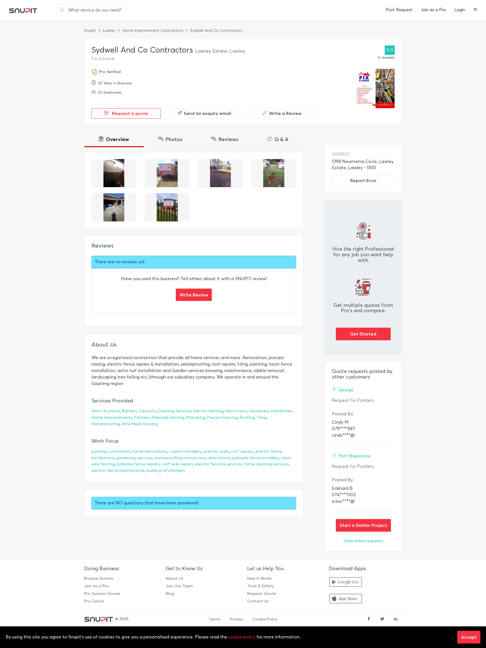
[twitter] (382, 619)
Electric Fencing (208, 411)
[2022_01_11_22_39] (167, 173)
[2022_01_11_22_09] (113, 207)
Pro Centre (94, 601)
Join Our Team (179, 586)
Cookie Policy (265, 619)
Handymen (281, 411)
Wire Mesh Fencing (140, 424)
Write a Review (285, 113)
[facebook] (369, 619)
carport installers (185, 451)
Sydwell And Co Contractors (216, 30)
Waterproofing (105, 424)
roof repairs (242, 451)
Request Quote (261, 593)
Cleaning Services (175, 411)
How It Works (259, 578)
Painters (142, 417)
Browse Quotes (98, 578)
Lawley (109, 30)
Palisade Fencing (168, 417)
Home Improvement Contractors (152, 30)
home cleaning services (266, 464)
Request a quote (129, 113)
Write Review (193, 295)
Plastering (195, 417)
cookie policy (241, 637)
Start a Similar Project (363, 525)
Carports (147, 411)
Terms (214, 619)
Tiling (261, 417)
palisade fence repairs (138, 464)
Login (459, 9)
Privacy (236, 619)
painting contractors (110, 451)
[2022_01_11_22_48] (113, 173)
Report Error (363, 180)
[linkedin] (396, 619)
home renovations (149, 451)
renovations (219, 458)
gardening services (134, 458)
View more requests (363, 540)
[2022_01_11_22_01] (167, 207)
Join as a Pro (433, 9)
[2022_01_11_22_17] (273, 173)
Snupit (90, 30)
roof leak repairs (177, 464)
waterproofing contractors (180, 458)
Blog (170, 593)
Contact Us (258, 601)
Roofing (247, 417)
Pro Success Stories (102, 593)
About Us (174, 578)
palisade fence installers (255, 458)
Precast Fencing (222, 417)
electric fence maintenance (118, 470)
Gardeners (259, 411)
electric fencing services (218, 464)
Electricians (236, 411)
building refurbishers (166, 470)
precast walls (216, 451)
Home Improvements (111, 417)
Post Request (399, 9)
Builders (129, 411)
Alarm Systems (105, 411)
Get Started (363, 334)
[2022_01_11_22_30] (220, 173)
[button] (475, 10)
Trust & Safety (260, 586)
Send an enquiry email (207, 113)
